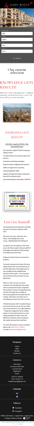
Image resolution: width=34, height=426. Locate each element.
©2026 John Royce (7, 416)
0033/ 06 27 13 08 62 (18, 327)
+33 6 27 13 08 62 (17, 377)
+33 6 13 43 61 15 (17, 379)
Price (4, 48)
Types (4, 36)
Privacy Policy (28, 422)
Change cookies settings (13, 418)
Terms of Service (15, 424)
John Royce (17, 364)
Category (5, 30)
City (3, 42)
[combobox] (17, 33)
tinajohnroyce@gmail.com (17, 329)
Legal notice (19, 416)
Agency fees (29, 416)
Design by (28, 418)
